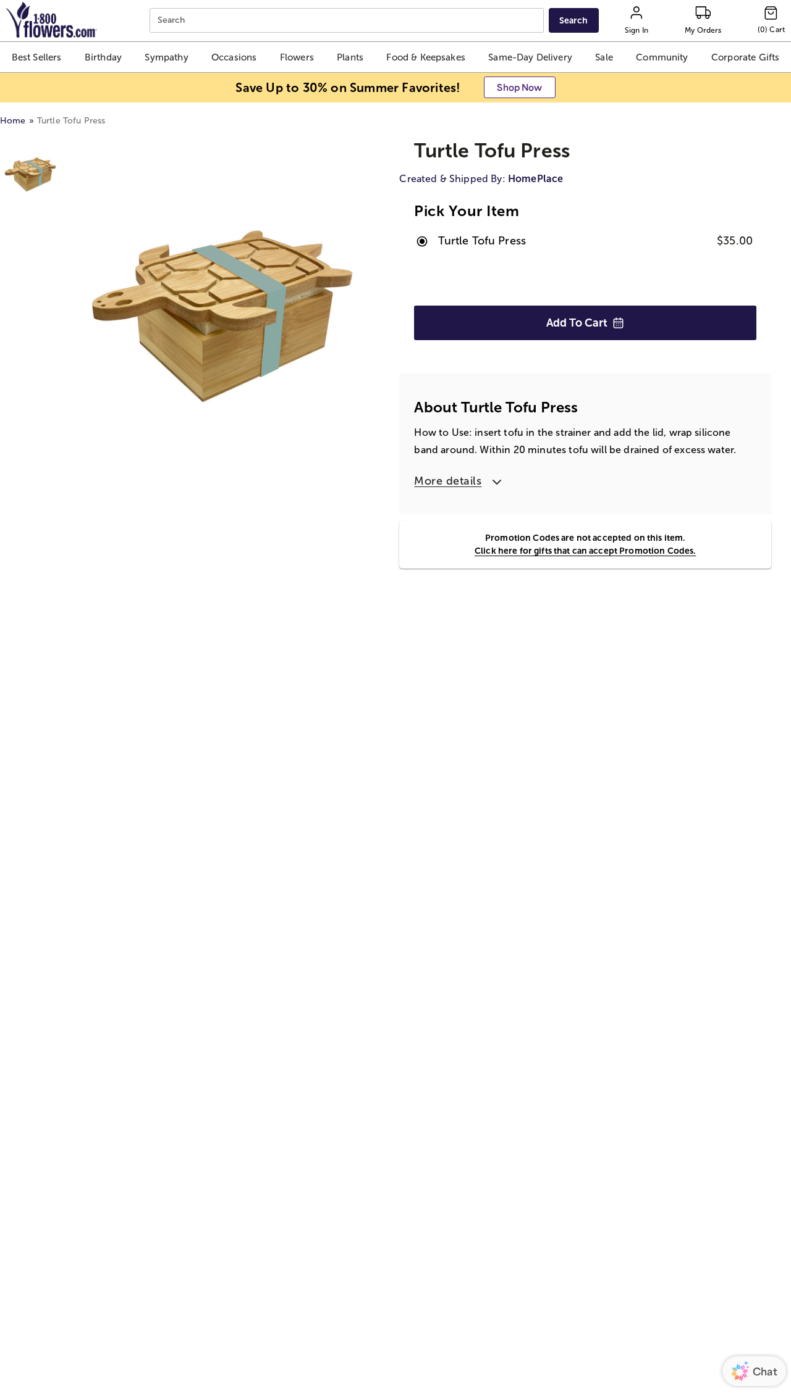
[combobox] (348, 20)
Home (13, 120)
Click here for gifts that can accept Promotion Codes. (585, 551)
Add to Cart (576, 323)
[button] (36, 57)
